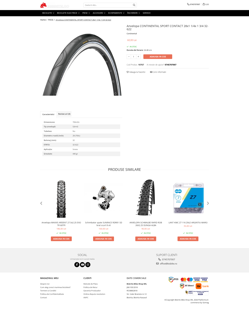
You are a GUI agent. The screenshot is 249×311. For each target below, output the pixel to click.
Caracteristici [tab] (48, 114)
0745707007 (168, 259)
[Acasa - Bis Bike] (54, 5)
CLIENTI (87, 278)
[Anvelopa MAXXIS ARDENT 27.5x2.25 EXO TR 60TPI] (61, 198)
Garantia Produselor (92, 290)
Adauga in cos (158, 56)
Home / (44, 19)
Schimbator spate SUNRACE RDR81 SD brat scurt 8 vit (103, 224)
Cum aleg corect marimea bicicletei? (55, 287)
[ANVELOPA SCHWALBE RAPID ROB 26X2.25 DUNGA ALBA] (145, 198)
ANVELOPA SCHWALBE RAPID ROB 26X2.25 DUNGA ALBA (146, 224)
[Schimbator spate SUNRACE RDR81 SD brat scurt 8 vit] (103, 198)
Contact (43, 297)
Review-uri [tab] (64, 114)
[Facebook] (76, 264)
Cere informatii (159, 72)
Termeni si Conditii (48, 290)
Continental (132, 33)
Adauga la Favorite (137, 72)
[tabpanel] (81, 63)
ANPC (85, 297)
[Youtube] (82, 264)
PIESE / (51, 19)
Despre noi (44, 284)
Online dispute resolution (94, 294)
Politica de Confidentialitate (52, 294)
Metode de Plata (90, 284)
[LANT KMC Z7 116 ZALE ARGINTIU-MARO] (188, 198)
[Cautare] (134, 5)
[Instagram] (87, 264)
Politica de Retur (90, 287)
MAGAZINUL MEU (49, 278)
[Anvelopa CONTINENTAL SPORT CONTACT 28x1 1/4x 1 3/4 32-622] (81, 63)
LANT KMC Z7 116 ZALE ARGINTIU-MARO (188, 222)
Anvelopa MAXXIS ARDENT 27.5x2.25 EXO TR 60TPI (61, 224)
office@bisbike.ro (168, 263)
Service (147, 13)
